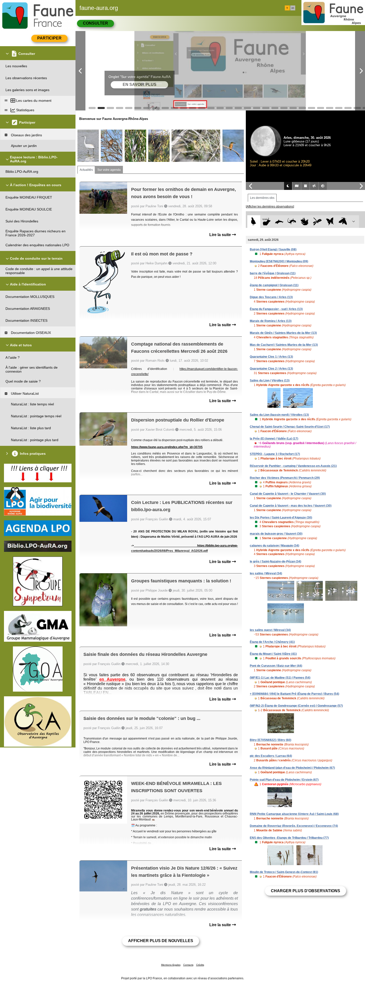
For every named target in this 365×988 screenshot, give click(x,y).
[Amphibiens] (304, 221)
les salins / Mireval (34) (266, 573)
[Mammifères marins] (279, 221)
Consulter (95, 23)
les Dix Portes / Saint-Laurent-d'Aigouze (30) (281, 517)
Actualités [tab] (86, 170)
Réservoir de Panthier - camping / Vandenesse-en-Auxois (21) (293, 466)
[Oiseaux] (253, 221)
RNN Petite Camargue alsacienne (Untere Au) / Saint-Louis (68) (294, 814)
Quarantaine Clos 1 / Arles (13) (271, 356)
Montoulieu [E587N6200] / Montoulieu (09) (279, 261)
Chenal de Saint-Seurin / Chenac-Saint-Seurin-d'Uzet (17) (290, 426)
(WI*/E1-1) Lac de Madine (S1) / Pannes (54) (280, 677)
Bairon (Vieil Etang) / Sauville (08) (273, 249)
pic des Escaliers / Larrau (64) (271, 756)
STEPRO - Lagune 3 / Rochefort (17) (275, 454)
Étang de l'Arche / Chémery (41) (272, 642)
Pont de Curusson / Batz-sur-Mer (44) (276, 666)
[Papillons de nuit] (342, 221)
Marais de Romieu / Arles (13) (271, 321)
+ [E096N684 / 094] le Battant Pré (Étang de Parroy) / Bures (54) (294, 694)
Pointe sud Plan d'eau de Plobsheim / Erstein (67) (284, 779)
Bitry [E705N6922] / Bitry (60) (270, 740)
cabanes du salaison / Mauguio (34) (274, 545)
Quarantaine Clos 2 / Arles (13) (271, 368)
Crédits (200, 964)
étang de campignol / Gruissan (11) (274, 285)
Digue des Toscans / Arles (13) (271, 297)
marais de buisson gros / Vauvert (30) (276, 533)
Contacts (188, 964)
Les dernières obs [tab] (262, 198)
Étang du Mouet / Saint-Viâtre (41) (273, 654)
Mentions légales (171, 964)
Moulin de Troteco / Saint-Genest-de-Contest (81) (284, 872)
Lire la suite (220, 235)
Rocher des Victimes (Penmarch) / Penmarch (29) (285, 478)
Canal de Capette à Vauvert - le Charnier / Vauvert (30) (288, 493)
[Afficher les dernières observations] (270, 206)
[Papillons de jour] (330, 221)
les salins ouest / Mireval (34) (270, 630)
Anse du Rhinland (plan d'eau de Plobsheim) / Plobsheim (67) (292, 768)
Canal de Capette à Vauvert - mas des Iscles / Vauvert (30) (290, 505)
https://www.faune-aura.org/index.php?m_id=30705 (167, 447)
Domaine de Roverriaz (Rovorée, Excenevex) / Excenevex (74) (294, 826)
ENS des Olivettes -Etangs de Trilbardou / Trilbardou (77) (289, 838)
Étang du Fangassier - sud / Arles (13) (276, 309)
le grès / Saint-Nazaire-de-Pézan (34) (275, 561)
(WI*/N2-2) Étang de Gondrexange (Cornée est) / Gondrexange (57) (296, 705)
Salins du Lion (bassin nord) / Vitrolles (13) (279, 415)
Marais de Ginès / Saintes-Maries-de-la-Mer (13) (283, 333)
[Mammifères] (266, 221)
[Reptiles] (292, 221)
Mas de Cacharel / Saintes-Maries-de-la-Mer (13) (284, 345)
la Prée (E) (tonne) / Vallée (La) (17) (274, 438)
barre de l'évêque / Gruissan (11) (272, 273)
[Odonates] (317, 221)
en (293, 8)
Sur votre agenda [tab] (109, 170)
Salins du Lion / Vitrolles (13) (270, 380)
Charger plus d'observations (305, 891)
